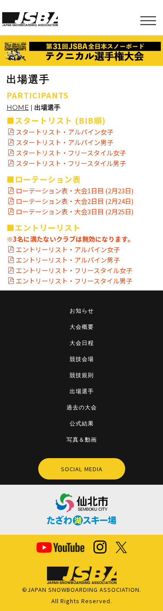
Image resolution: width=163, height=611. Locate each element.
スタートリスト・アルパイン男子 (64, 142)
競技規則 (82, 374)
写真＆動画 (82, 439)
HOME (18, 107)
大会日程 (82, 342)
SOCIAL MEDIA (82, 469)
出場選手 (82, 391)
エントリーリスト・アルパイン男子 (68, 259)
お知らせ (82, 310)
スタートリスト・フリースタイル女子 (71, 152)
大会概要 (82, 326)
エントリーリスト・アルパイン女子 (68, 249)
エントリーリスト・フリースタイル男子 (74, 280)
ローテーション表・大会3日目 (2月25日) (74, 211)
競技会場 (82, 358)
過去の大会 (82, 407)
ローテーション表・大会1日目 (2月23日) (74, 190)
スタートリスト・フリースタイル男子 (71, 163)
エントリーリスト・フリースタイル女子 (74, 270)
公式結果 (82, 423)
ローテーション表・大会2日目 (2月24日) (74, 201)
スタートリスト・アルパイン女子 (64, 131)
